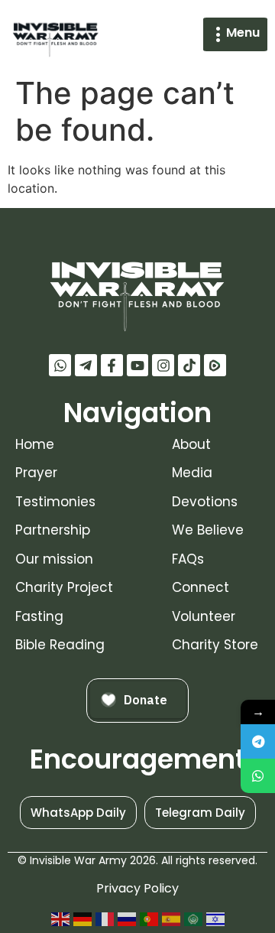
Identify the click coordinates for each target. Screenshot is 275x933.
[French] (104, 918)
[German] (82, 918)
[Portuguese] (149, 918)
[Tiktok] (189, 365)
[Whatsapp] (60, 365)
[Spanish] (171, 918)
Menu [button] (243, 32)
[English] (60, 918)
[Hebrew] (215, 918)
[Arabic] (193, 918)
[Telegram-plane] (86, 365)
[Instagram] (163, 365)
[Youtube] (138, 365)
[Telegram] (258, 741)
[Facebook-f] (112, 365)
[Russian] (127, 918)
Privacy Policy (137, 888)
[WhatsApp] (258, 776)
